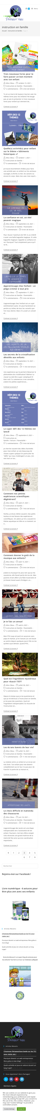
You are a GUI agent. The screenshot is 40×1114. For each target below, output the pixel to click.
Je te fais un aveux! (13, 621)
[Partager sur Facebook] (11, 1079)
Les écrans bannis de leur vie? (19, 747)
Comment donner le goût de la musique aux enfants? (19, 556)
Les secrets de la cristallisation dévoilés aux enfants (19, 356)
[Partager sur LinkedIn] (22, 1079)
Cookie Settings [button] (9, 1109)
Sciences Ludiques (31, 960)
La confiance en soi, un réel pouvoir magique (17, 219)
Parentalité (28, 86)
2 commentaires (12, 89)
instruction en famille (15, 31)
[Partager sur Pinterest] (16, 1079)
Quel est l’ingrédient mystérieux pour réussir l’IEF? (20, 680)
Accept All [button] (21, 1109)
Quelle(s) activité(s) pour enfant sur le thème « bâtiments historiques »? (20, 151)
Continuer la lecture (11, 107)
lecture (13, 440)
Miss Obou (10, 83)
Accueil (4, 31)
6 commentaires (12, 298)
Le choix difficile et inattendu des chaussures (18, 812)
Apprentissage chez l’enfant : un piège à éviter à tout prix (20, 287)
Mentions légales (10, 1086)
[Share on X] (6, 1079)
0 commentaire (11, 163)
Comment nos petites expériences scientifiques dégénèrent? (16, 496)
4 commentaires (12, 567)
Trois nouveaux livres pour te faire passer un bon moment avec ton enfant (18, 77)
